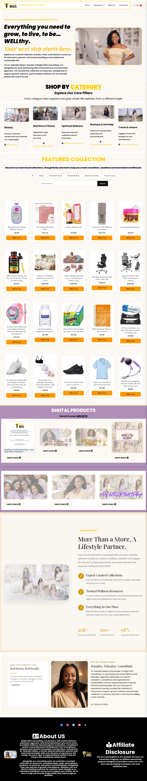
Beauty (41, 176)
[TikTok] (85, 725)
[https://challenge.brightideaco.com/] (121, 487)
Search (102, 183)
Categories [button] (98, 5)
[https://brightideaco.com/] (73, 487)
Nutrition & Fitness (55, 176)
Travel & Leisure (109, 176)
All (33, 176)
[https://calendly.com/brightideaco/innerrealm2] (25, 487)
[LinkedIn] (73, 725)
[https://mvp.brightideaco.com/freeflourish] (56, 437)
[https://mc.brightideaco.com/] (91, 437)
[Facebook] (62, 725)
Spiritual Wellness (73, 176)
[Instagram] (68, 725)
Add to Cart (16, 238)
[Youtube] (79, 725)
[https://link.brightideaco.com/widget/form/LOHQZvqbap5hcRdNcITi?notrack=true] (127, 437)
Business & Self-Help (92, 176)
